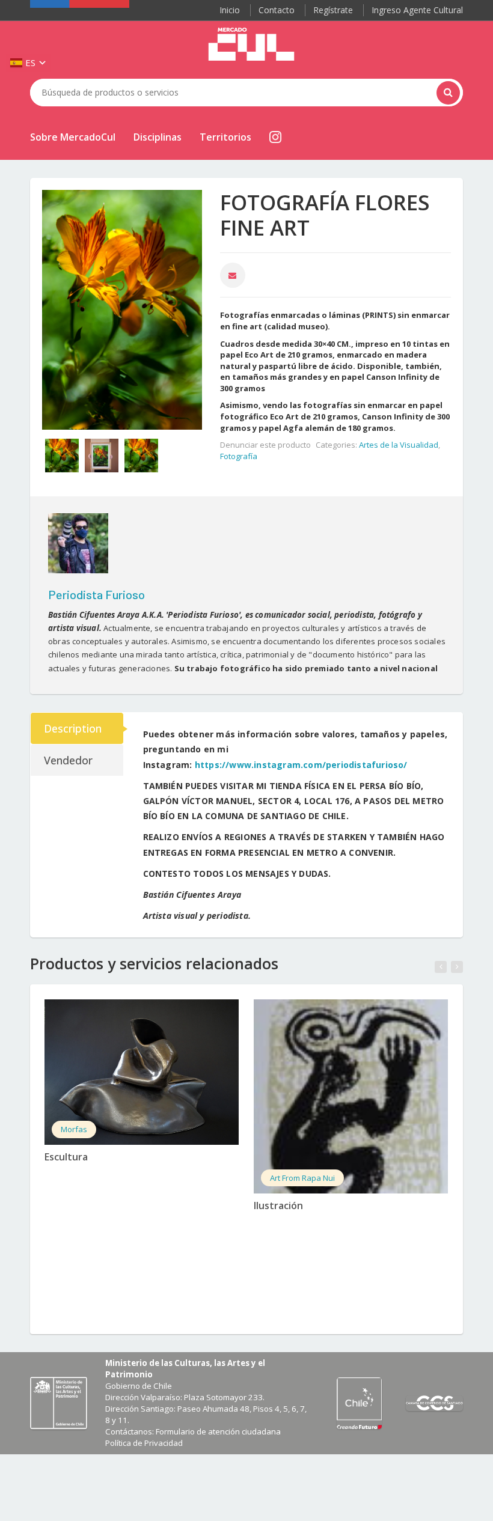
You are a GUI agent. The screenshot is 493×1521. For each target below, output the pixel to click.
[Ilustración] (351, 1096)
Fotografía (238, 456)
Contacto (277, 10)
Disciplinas (157, 137)
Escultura (66, 1156)
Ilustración (278, 1205)
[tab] (77, 728)
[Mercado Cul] (251, 44)
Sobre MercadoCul (72, 137)
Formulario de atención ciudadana (218, 1431)
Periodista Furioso (96, 594)
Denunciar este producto (265, 444)
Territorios (225, 137)
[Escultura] (141, 1072)
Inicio (229, 10)
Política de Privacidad (144, 1442)
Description (73, 728)
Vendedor (68, 760)
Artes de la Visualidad (398, 444)
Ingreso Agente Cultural (417, 10)
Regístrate (333, 10)
